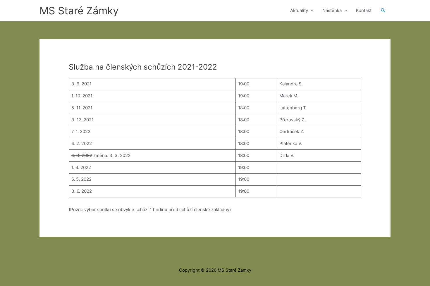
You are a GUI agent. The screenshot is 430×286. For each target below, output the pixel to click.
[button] (383, 10)
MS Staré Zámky (78, 10)
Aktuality (299, 10)
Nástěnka (332, 10)
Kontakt (363, 10)
